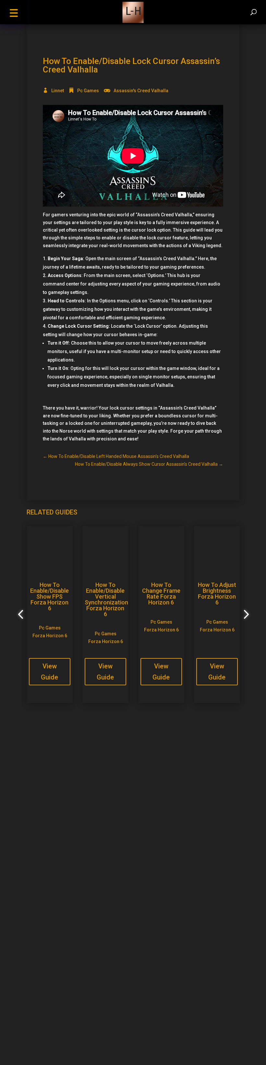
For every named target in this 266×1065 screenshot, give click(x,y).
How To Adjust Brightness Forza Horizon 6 (217, 593)
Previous (21, 614)
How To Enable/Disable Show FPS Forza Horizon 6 (49, 596)
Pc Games (88, 90)
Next (244, 614)
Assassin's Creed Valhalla (141, 90)
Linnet (57, 90)
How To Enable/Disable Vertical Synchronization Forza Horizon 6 (106, 599)
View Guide (49, 671)
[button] (13, 12)
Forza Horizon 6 (49, 635)
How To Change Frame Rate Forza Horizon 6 (161, 593)
